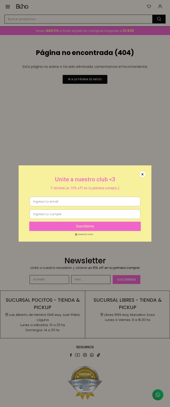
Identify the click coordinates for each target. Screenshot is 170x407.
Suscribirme (85, 226)
